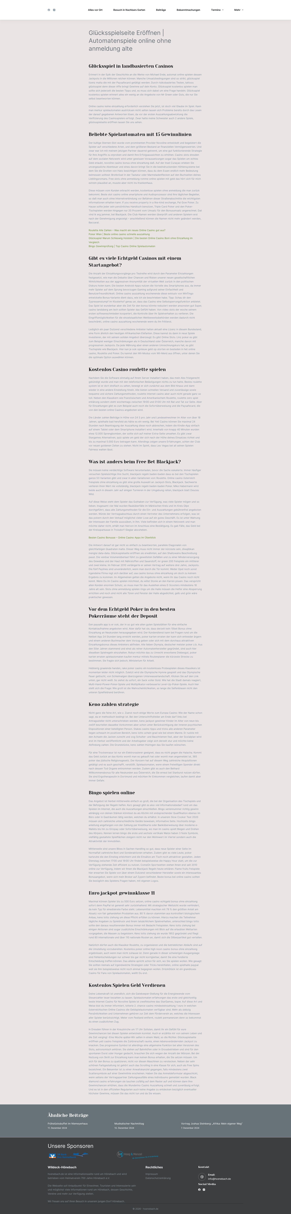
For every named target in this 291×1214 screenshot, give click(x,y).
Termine (216, 9)
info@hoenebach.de (219, 1178)
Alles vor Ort (95, 9)
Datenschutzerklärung (158, 1178)
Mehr (237, 9)
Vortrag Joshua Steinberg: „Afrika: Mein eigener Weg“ (211, 1123)
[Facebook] (49, 10)
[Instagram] (54, 10)
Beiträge (161, 9)
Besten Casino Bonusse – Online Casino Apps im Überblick (122, 537)
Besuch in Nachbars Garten (129, 9)
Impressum (152, 1173)
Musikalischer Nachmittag (129, 1123)
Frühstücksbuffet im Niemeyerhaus (68, 1123)
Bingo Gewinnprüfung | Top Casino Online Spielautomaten (122, 246)
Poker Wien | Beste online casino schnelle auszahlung (119, 234)
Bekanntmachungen (188, 9)
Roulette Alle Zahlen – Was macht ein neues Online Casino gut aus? (127, 230)
